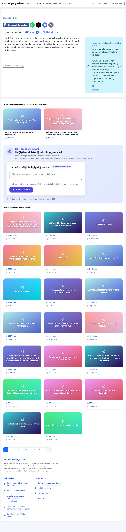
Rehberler (8, 478)
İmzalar (33, 32)
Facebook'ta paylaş (17, 25)
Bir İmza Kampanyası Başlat (110, 3)
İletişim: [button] (67, 3)
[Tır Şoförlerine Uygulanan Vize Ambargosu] (22, 124)
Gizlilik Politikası (50, 32)
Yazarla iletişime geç (14, 65)
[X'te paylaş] (38, 25)
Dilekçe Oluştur (23, 189)
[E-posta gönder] (44, 25)
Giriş (92, 3)
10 (44, 449)
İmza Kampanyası (13, 32)
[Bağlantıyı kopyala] (51, 25)
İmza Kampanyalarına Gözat (49, 3)
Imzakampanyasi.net (12, 3)
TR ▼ (31, 3)
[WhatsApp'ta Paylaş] (32, 25)
